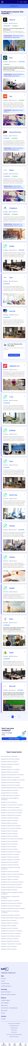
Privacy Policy (14, 1030)
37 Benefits (7, 625)
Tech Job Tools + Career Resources (9, 1008)
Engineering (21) (16, 224)
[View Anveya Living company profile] (14, 506)
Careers (3, 981)
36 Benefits (7, 402)
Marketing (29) (16, 35)
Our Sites (3, 1018)
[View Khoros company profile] (14, 631)
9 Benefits (7, 467)
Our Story (3, 978)
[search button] (18, 2)
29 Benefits (22, 61)
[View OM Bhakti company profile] (14, 568)
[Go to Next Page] (19, 716)
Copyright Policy (14, 1027)
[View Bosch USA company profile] (14, 323)
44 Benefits (7, 25)
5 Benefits (22, 250)
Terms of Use (14, 1032)
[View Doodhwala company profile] (14, 441)
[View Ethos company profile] (14, 72)
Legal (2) (20, 225)
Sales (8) (17, 76)
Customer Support (5, 1000)
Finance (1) (6, 111)
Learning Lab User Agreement (14, 1023)
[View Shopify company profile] (14, 665)
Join (21, 2)
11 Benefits (7, 138)
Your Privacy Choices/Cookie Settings (14, 1034)
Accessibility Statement (14, 1025)
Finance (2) (16, 225)
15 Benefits (7, 658)
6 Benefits (22, 529)
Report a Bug (4, 1005)
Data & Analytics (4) (8, 37)
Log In (25, 2)
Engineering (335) (17, 186)
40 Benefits (7, 317)
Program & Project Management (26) (12, 187)
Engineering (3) (16, 37)
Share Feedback (5, 1002)
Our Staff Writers (5, 983)
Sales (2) (21, 110)
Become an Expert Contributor (8, 994)
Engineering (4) (15, 110)
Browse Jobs (4, 1010)
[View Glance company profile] (14, 474)
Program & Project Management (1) (11, 149)
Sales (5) (21, 35)
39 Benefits (7, 214)
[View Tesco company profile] (14, 290)
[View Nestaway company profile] (14, 537)
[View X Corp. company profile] (14, 409)
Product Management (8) (9, 76)
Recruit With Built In (6, 992)
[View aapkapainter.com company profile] (14, 377)
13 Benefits (7, 283)
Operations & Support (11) (18, 74)
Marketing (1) (20, 148)
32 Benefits (7, 176)
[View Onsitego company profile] (14, 257)
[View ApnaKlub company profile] (14, 599)
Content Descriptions (6, 986)
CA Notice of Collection (14, 1036)
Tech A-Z (3, 1013)
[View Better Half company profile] (14, 697)
